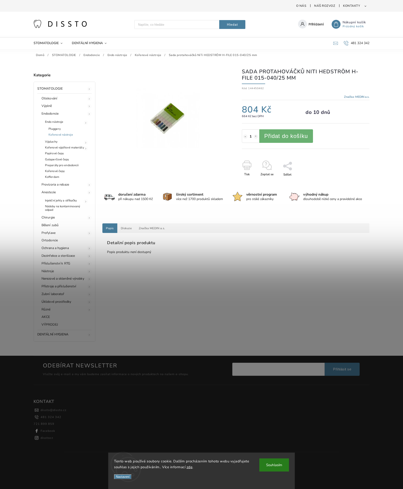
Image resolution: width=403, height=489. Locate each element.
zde (190, 467)
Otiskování (49, 98)
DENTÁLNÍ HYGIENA (53, 334)
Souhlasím (274, 465)
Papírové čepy (54, 153)
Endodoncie (50, 113)
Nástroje (48, 271)
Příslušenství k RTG (56, 263)
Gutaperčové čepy (57, 159)
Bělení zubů (50, 225)
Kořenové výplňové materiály (64, 147)
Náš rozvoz (324, 6)
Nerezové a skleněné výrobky (63, 278)
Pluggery (55, 129)
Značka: (356, 97)
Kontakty (351, 6)
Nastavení (123, 476)
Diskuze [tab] (126, 228)
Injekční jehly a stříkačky (61, 200)
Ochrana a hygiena (55, 248)
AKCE (46, 317)
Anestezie (49, 192)
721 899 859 (44, 424)
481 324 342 (51, 417)
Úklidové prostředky (56, 301)
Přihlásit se (342, 369)
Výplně (47, 106)
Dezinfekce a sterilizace (58, 255)
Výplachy (51, 142)
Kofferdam (52, 177)
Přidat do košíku (286, 136)
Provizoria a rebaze (55, 184)
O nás (301, 6)
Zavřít (355, 183)
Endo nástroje (54, 122)
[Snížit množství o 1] (245, 136)
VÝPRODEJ (50, 324)
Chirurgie (48, 217)
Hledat (232, 24)
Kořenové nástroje (61, 135)
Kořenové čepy (55, 171)
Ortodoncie (50, 240)
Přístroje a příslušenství (59, 286)
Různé (46, 309)
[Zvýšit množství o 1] (256, 136)
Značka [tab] (152, 228)
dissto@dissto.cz (53, 410)
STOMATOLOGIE (50, 88)
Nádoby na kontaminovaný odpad (62, 208)
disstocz (47, 438)
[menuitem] (50, 43)
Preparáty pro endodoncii (62, 165)
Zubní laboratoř (53, 294)
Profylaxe (49, 233)
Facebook (48, 431)
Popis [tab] (110, 228)
